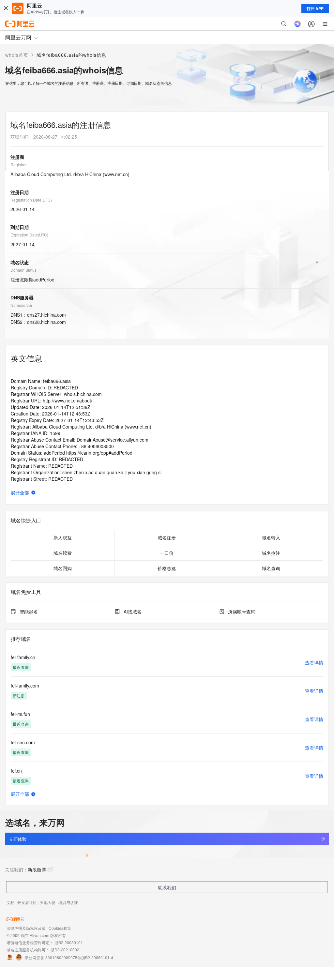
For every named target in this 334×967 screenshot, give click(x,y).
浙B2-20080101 (68, 942)
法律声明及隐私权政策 (26, 928)
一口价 (167, 553)
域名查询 (271, 568)
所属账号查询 (241, 611)
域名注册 (167, 537)
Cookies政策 (60, 928)
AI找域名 (133, 611)
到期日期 (19, 227)
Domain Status (23, 270)
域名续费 (62, 553)
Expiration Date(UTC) (29, 234)
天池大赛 (47, 902)
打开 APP (315, 8)
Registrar (18, 164)
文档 (10, 902)
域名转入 (271, 537)
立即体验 (17, 839)
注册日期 (19, 192)
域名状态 (19, 262)
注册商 (17, 157)
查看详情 (314, 662)
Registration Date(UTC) (31, 200)
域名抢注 (271, 553)
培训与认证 (68, 902)
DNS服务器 (22, 297)
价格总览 (167, 568)
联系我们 (167, 887)
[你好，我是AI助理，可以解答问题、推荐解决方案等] (297, 24)
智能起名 (29, 611)
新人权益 (62, 537)
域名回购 (62, 568)
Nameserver (21, 305)
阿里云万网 (18, 37)
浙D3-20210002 (65, 949)
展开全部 (20, 492)
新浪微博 (37, 869)
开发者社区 (27, 902)
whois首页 (16, 55)
